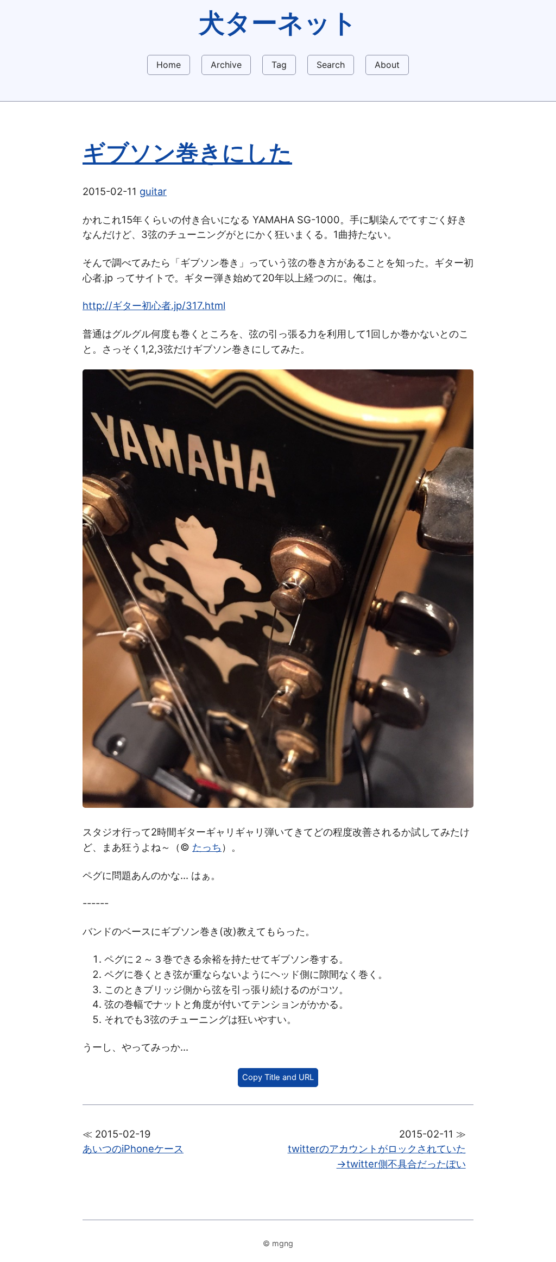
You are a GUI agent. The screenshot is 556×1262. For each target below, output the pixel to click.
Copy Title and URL (278, 1077)
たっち (207, 847)
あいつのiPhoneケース (133, 1148)
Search (331, 64)
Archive (226, 64)
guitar (153, 191)
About (387, 64)
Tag (279, 64)
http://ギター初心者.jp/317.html (154, 305)
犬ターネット (278, 23)
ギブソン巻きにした (187, 152)
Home (168, 64)
